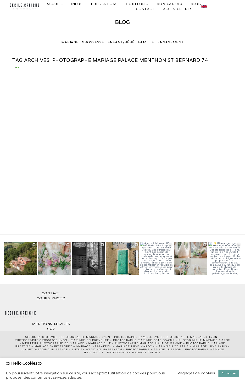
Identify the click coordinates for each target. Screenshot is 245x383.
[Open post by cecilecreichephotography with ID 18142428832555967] (88, 258)
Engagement (170, 42)
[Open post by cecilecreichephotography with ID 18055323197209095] (224, 258)
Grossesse (93, 42)
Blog (196, 4)
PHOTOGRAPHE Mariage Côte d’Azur (144, 340)
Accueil (55, 4)
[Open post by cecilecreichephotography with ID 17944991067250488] (54, 258)
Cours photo (51, 298)
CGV (51, 329)
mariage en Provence (90, 340)
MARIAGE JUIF (99, 343)
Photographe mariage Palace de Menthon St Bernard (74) (121, 139)
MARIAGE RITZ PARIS (172, 346)
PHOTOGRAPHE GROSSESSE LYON (41, 340)
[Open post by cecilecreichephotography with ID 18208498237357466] (20, 258)
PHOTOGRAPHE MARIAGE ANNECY (134, 352)
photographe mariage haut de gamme (148, 343)
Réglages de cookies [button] (196, 373)
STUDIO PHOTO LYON (41, 337)
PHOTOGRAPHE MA (76, 337)
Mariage (69, 42)
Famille (146, 42)
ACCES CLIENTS (178, 9)
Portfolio (137, 4)
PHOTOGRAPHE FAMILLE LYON (138, 337)
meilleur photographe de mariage (53, 343)
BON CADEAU (169, 4)
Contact (145, 9)
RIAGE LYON (100, 337)
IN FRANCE (59, 349)
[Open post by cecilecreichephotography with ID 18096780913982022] (156, 258)
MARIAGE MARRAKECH (94, 346)
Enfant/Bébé (121, 42)
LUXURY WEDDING (36, 349)
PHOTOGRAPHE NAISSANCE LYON (191, 337)
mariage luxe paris (210, 346)
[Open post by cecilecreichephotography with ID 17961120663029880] (190, 258)
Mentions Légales (51, 324)
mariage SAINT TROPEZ (53, 346)
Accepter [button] (228, 373)
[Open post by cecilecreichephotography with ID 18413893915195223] (122, 258)
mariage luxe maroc (134, 346)
